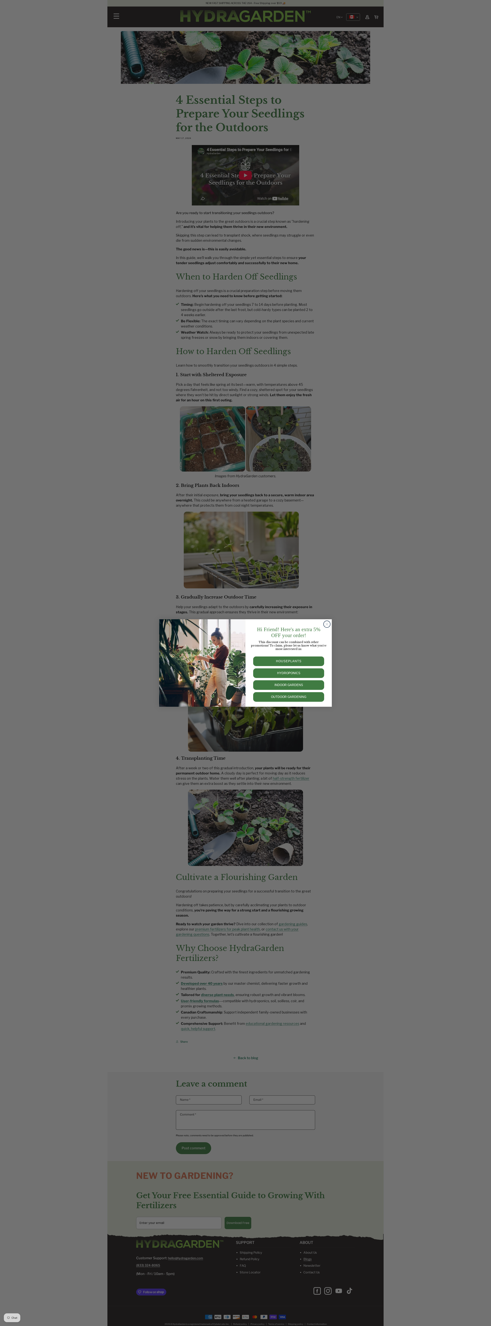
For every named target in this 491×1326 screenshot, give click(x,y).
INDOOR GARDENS (288, 685)
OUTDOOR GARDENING (288, 696)
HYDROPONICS (288, 673)
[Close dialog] (327, 624)
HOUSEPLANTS (289, 661)
